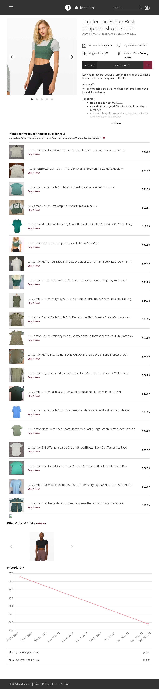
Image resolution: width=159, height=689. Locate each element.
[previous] (12, 57)
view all (41, 523)
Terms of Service (60, 684)
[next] (72, 57)
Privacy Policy (41, 684)
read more (117, 123)
